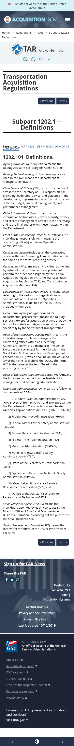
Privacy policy (15, 697)
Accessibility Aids (35, 619)
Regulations (24, 32)
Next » (63, 101)
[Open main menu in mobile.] (67, 20)
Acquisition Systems (57, 599)
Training (64, 595)
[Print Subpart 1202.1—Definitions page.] (41, 61)
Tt (61, 741)
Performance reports (20, 691)
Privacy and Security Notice (37, 613)
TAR (40, 32)
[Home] (30, 19)
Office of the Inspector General (26, 685)
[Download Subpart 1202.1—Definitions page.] (49, 61)
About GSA (13, 660)
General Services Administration (44, 647)
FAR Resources (60, 590)
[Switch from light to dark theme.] (37, 741)
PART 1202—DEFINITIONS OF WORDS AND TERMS (36, 148)
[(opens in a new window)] (12, 645)
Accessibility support (20, 666)
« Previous (46, 101)
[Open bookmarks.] (33, 61)
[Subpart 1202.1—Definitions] (25, 61)
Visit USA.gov (15, 720)
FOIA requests (15, 672)
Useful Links (62, 585)
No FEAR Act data (17, 679)
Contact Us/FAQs (37, 607)
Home (6, 32)
